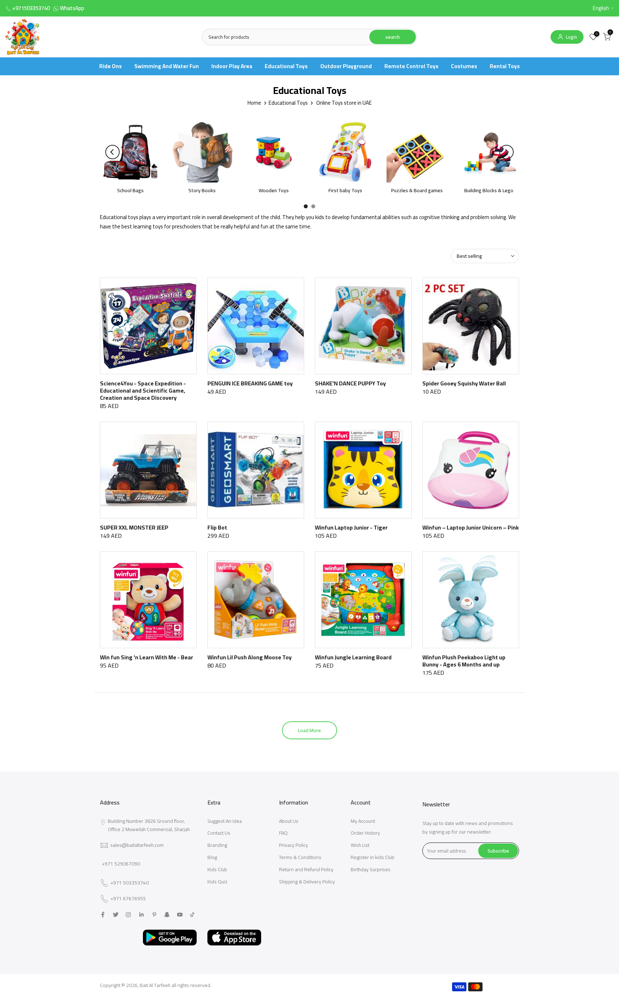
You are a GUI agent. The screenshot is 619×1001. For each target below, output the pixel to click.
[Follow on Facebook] (103, 914)
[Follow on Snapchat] (167, 914)
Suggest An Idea (224, 821)
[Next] (506, 152)
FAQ (283, 833)
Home (254, 103)
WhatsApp (72, 8)
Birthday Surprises (370, 869)
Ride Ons (110, 66)
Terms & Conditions (300, 857)
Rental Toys (505, 66)
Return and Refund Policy (306, 869)
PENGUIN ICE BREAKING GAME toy (250, 383)
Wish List (360, 845)
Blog (212, 857)
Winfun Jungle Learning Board (353, 657)
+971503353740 (31, 8)
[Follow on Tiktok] (192, 914)
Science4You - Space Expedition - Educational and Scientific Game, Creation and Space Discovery (143, 390)
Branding (217, 845)
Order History (365, 833)
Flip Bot (217, 527)
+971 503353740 (129, 883)
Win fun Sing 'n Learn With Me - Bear (146, 657)
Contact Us (218, 833)
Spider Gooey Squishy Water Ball (464, 383)
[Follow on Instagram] (128, 914)
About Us (288, 821)
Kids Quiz (217, 881)
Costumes (464, 66)
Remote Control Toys (411, 66)
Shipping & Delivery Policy (307, 881)
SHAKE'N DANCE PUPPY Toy (350, 383)
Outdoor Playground (346, 66)
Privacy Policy (293, 845)
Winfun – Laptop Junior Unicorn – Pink (470, 527)
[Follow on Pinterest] (154, 914)
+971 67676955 (128, 899)
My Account (363, 821)
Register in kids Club (372, 857)
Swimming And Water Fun (166, 66)
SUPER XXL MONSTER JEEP (134, 527)
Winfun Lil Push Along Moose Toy (249, 657)
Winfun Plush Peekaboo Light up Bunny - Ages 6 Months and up (463, 661)
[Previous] (112, 152)
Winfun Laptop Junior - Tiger (351, 527)
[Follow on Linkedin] (141, 914)
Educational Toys (286, 66)
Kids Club (217, 869)
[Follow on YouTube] (180, 914)
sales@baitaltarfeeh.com (137, 845)
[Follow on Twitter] (116, 914)
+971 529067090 (121, 863)
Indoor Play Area (231, 66)
